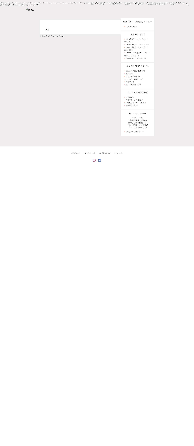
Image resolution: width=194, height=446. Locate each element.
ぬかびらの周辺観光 (133, 71)
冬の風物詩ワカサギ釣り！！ (137, 39)
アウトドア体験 (132, 76)
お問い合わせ (131, 105)
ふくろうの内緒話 (132, 79)
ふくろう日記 (131, 85)
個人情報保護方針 (105, 153)
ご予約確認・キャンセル (135, 103)
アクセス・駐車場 (89, 153)
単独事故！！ (132, 58)
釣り (127, 74)
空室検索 (129, 97)
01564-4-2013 (139, 125)
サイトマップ (118, 153)
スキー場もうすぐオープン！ (137, 47)
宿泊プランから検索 (133, 100)
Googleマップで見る (134, 132)
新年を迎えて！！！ (134, 45)
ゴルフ (128, 82)
